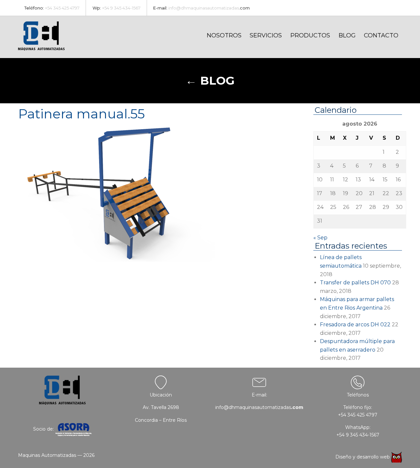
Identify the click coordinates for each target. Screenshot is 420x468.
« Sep (320, 237)
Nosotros (224, 35)
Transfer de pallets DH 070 (355, 282)
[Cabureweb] (396, 457)
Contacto (381, 35)
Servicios (266, 35)
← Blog (210, 80)
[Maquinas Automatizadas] (41, 36)
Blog (347, 35)
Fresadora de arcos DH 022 (355, 324)
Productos (310, 35)
